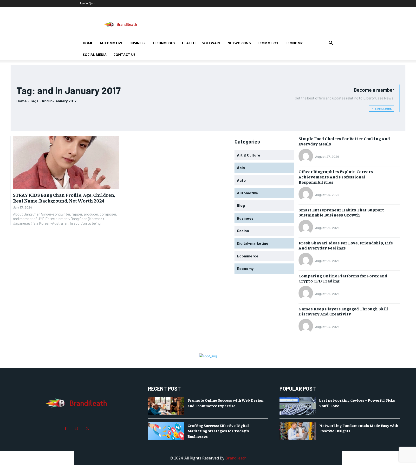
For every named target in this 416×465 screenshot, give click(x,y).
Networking (239, 43)
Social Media (95, 54)
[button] (331, 43)
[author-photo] (306, 156)
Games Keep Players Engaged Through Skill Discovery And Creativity (344, 311)
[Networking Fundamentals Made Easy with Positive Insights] (298, 431)
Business (137, 43)
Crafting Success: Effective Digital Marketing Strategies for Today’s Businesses (218, 431)
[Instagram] (76, 428)
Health (188, 43)
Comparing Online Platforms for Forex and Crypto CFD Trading (343, 278)
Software (211, 43)
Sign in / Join (87, 3)
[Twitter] (87, 428)
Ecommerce (268, 43)
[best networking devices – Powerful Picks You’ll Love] (298, 406)
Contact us (124, 54)
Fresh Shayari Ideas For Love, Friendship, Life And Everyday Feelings (346, 245)
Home (88, 43)
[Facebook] (65, 428)
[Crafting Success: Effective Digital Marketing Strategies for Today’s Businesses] (166, 431)
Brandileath (236, 458)
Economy (294, 43)
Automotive (111, 43)
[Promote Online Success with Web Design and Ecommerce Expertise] (166, 406)
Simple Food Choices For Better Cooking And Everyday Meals (344, 141)
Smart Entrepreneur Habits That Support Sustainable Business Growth (341, 212)
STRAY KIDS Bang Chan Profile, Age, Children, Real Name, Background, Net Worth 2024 (64, 197)
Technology (163, 43)
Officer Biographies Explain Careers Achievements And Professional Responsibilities (336, 176)
